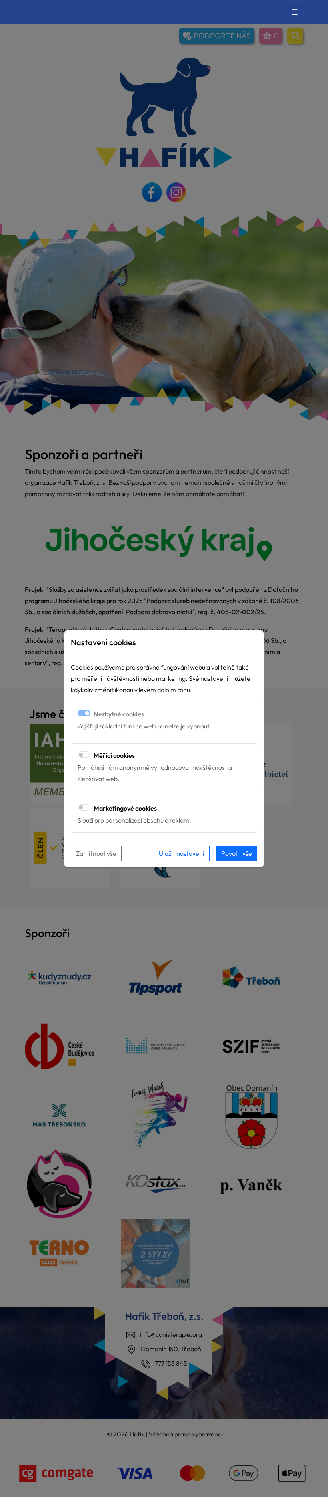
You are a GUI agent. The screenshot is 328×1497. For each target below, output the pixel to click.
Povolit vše (236, 853)
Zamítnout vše (96, 853)
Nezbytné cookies (119, 714)
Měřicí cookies (114, 755)
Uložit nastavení (181, 853)
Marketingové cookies (125, 808)
